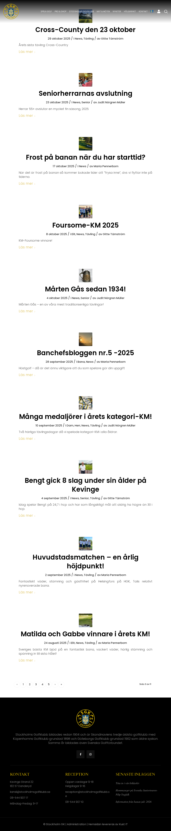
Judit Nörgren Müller (111, 102)
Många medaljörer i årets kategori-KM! (85, 416)
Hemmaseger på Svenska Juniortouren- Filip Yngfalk (136, 792)
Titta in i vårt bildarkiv (127, 783)
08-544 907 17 (19, 798)
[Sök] (166, 11)
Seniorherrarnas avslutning (85, 93)
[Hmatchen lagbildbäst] (85, 543)
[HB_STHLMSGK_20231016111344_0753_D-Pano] (85, 143)
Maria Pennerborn (106, 166)
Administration (76, 824)
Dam (70, 425)
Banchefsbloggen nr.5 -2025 (85, 353)
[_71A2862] (85, 620)
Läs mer (26, 51)
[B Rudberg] (85, 467)
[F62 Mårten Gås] (85, 275)
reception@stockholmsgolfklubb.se (87, 794)
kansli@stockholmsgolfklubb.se (30, 792)
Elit (73, 234)
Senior (85, 102)
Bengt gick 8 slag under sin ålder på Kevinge (85, 485)
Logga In (158, 11)
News (78, 39)
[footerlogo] (11, 11)
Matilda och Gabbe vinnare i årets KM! (85, 634)
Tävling (88, 39)
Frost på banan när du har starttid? (85, 157)
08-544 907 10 (74, 802)
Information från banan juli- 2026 (133, 801)
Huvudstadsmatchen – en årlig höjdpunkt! (86, 562)
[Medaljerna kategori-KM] (85, 403)
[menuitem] (46, 11)
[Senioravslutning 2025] (85, 80)
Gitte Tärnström (112, 39)
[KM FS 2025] (85, 211)
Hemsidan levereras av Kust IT (108, 824)
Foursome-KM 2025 (85, 225)
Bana (81, 362)
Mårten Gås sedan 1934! (85, 289)
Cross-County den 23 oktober (85, 29)
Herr (77, 425)
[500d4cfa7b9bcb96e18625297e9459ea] (85, 339)
